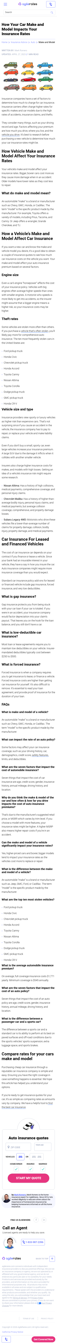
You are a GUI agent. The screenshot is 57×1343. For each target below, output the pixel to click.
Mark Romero (20, 1195)
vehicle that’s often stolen (34, 331)
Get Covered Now (43, 1339)
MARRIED (43, 1164)
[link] (50, 4)
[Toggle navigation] (5, 4)
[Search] (52, 12)
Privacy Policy (37, 1298)
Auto (33, 42)
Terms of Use (28, 1319)
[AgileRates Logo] (27, 4)
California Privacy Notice (12, 1332)
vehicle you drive (11, 134)
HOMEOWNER (16, 1164)
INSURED (30, 1164)
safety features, (40, 755)
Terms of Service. (20, 1298)
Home (4, 42)
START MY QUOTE (28, 1178)
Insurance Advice (19, 42)
